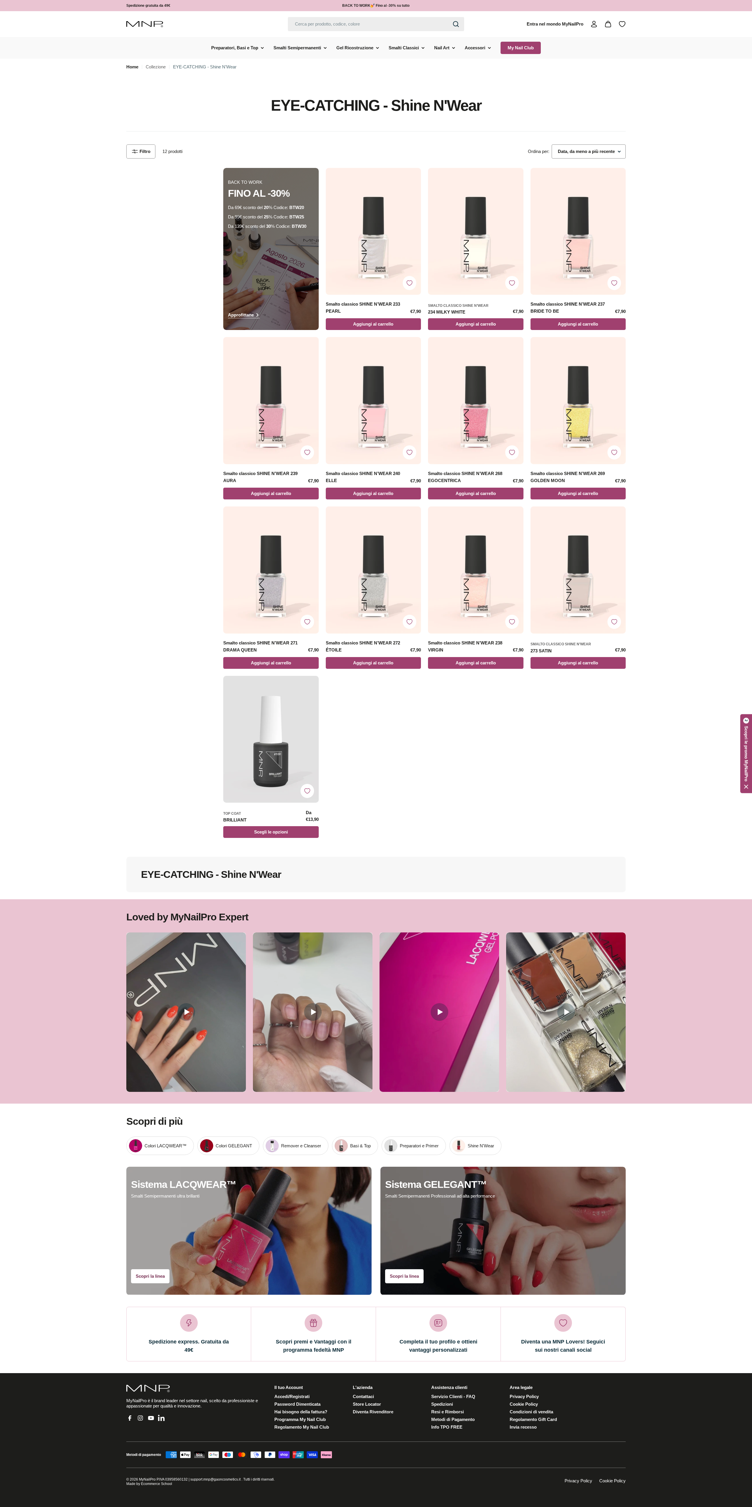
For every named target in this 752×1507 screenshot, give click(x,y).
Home (132, 66)
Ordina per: (538, 151)
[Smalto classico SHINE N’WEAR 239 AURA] (271, 400)
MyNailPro (147, 1479)
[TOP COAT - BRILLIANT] (271, 739)
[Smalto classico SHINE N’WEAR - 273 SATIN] (578, 570)
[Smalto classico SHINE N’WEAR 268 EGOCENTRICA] (475, 400)
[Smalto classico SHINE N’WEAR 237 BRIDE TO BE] (578, 231)
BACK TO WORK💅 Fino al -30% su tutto (375, 6)
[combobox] (376, 24)
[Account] (593, 24)
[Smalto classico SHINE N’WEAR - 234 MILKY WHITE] (475, 231)
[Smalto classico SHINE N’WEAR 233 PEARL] (373, 231)
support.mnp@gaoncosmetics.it (215, 1479)
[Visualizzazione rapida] (414, 180)
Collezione (156, 66)
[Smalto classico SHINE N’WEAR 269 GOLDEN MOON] (578, 400)
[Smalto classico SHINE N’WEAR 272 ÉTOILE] (373, 570)
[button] (746, 753)
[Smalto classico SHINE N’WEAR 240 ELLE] (373, 400)
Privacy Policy (578, 1480)
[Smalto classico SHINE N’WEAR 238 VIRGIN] (475, 570)
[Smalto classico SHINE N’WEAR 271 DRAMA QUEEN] (271, 570)
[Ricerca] (455, 24)
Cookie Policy (612, 1480)
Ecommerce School (156, 1484)
